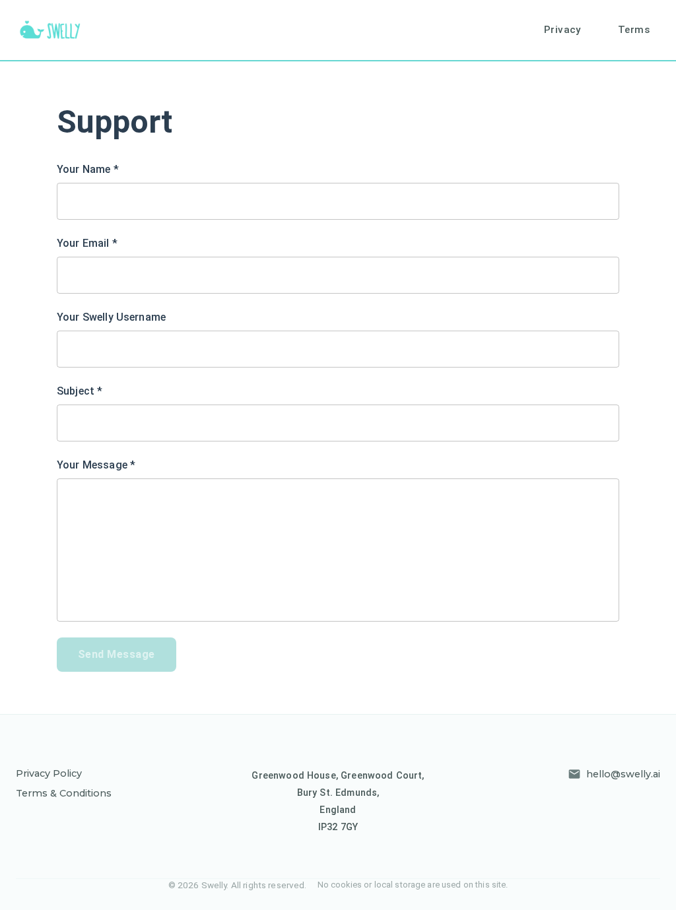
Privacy (562, 30)
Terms (634, 30)
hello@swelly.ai (623, 774)
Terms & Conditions (64, 793)
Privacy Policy (49, 773)
